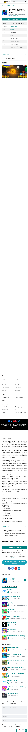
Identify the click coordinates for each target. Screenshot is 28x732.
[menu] (2, 1)
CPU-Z (12, 557)
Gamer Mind (15, 15)
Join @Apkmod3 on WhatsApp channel (16, 562)
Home (3, 5)
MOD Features (7, 54)
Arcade (14, 5)
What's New (6, 526)
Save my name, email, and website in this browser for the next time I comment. (13, 725)
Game (8, 5)
